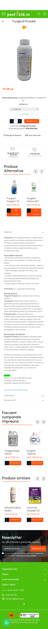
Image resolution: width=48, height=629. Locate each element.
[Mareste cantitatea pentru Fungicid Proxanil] (20, 121)
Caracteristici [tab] (9, 396)
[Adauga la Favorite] (19, 182)
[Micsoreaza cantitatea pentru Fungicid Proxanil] (12, 121)
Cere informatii (34, 135)
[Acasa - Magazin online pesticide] (18, 14)
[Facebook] (24, 604)
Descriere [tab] (8, 232)
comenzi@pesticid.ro (14, 599)
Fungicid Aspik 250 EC (12, 452)
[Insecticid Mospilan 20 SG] (35, 495)
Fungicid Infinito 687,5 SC (34, 200)
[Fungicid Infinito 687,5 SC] (34, 187)
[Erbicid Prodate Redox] (13, 495)
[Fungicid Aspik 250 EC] (13, 438)
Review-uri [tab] (9, 400)
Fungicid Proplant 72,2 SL (14, 200)
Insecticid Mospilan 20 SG (33, 509)
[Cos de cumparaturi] (44, 14)
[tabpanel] (24, 59)
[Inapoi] (2, 21)
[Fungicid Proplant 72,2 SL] (14, 187)
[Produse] (3, 14)
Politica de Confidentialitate (26, 556)
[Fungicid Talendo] (35, 438)
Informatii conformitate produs (16, 390)
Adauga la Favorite (13, 135)
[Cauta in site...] (39, 14)
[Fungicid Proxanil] (24, 59)
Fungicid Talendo (31, 452)
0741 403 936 (11, 595)
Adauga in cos (31, 121)
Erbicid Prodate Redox (13, 509)
